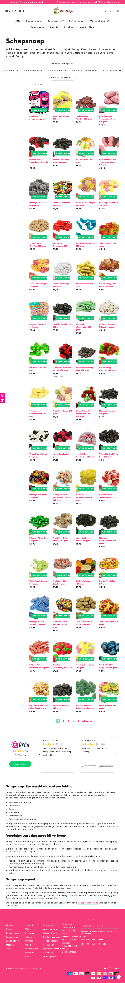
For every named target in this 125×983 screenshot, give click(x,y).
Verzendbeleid (50, 940)
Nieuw (9, 929)
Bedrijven (29, 952)
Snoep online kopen (88, 902)
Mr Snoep (16, 969)
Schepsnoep (12, 933)
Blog (27, 956)
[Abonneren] (117, 926)
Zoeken (10, 925)
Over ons (29, 933)
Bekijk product (39, 110)
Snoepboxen (12, 940)
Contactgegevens (52, 937)
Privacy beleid (50, 933)
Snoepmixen (12, 937)
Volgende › (87, 721)
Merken (10, 944)
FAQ (27, 929)
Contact (29, 925)
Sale (8, 948)
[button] (14, 11)
